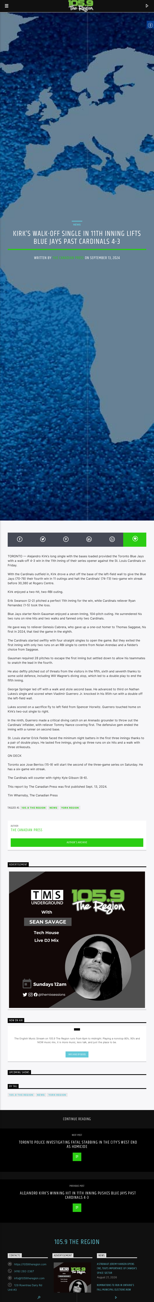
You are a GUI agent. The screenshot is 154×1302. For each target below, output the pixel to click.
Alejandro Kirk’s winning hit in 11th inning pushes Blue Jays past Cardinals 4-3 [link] (78, 1195)
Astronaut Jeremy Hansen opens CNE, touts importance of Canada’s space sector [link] (117, 1268)
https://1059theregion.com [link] (30, 1264)
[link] (7, 6)
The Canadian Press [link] (68, 258)
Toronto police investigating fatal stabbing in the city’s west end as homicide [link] (78, 1144)
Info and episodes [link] (77, 1054)
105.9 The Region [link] (34, 807)
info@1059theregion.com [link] (29, 1278)
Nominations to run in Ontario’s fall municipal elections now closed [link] (115, 1289)
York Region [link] (70, 807)
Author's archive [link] (77, 842)
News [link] (77, 224)
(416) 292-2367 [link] (24, 1271)
